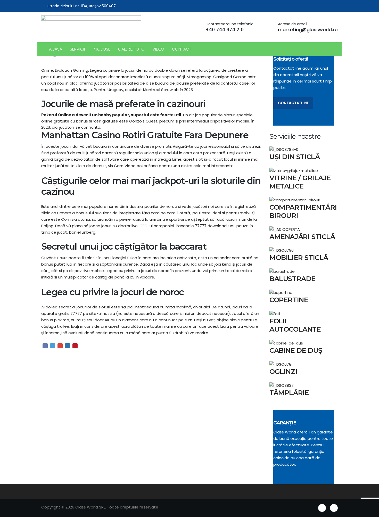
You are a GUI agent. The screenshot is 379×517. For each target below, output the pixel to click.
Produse (101, 49)
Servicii (77, 49)
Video (158, 49)
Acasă (55, 49)
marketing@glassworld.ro (308, 29)
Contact (181, 49)
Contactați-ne (293, 102)
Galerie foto (131, 49)
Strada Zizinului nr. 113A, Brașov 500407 (81, 6)
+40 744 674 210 (224, 29)
